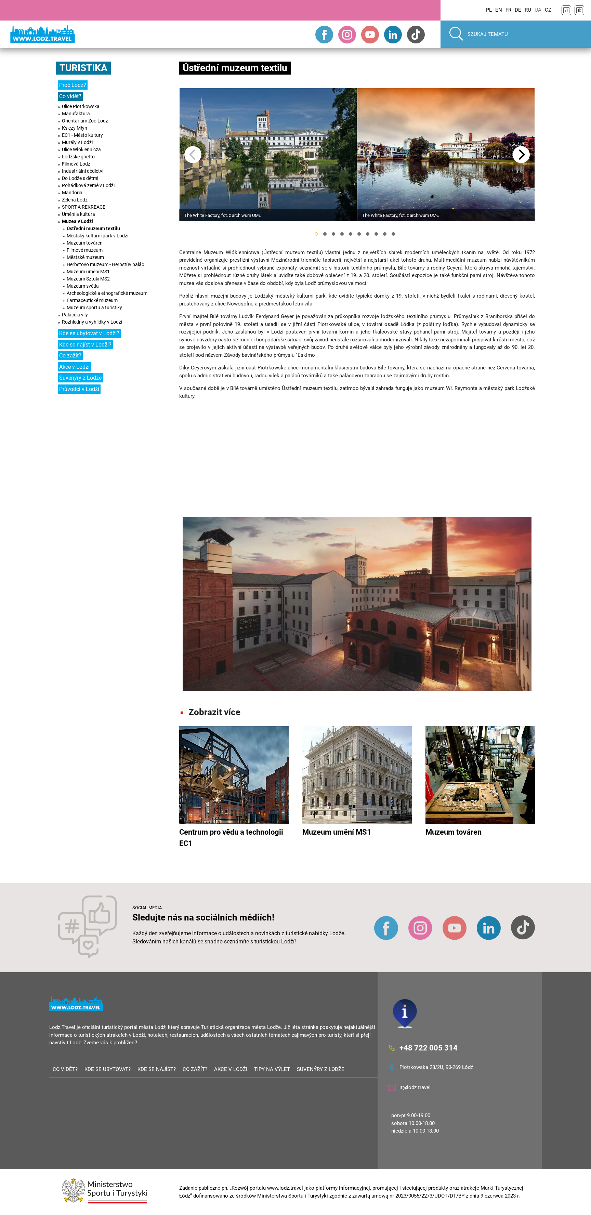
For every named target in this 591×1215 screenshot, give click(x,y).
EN (498, 10)
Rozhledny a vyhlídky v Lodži (92, 322)
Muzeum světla (83, 286)
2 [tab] (325, 234)
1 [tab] (316, 234)
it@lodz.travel (415, 1087)
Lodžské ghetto (78, 156)
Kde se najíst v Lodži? (85, 344)
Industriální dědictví (82, 171)
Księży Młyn (74, 128)
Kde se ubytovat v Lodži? (89, 333)
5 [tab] (350, 234)
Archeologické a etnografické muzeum (107, 293)
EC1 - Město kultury (82, 135)
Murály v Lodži (77, 142)
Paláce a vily (75, 314)
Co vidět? (70, 96)
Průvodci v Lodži (79, 389)
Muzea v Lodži (77, 221)
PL (489, 10)
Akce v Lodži (74, 367)
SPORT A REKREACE (83, 207)
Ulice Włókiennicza (81, 149)
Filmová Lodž (76, 164)
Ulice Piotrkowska (81, 106)
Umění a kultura (78, 214)
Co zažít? (70, 355)
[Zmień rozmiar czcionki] (566, 10)
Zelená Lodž (75, 199)
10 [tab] (393, 234)
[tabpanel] (268, 154)
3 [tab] (333, 234)
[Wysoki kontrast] (579, 10)
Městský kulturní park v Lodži (97, 235)
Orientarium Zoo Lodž (85, 120)
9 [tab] (384, 234)
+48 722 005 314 (428, 1047)
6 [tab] (359, 234)
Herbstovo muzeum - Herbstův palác (105, 264)
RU (528, 10)
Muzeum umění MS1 (88, 271)
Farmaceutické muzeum (92, 300)
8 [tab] (376, 234)
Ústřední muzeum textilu (93, 228)
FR (508, 10)
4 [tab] (342, 234)
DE (518, 10)
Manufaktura (76, 113)
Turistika (83, 68)
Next (521, 154)
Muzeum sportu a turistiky (94, 307)
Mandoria (72, 192)
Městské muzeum (85, 257)
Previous (192, 154)
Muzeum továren (85, 243)
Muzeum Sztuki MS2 (88, 279)
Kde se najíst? (156, 1069)
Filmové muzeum (85, 250)
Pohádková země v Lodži (88, 185)
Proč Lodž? (72, 85)
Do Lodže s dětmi (80, 178)
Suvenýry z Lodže (80, 378)
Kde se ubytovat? (107, 1069)
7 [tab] (367, 234)
